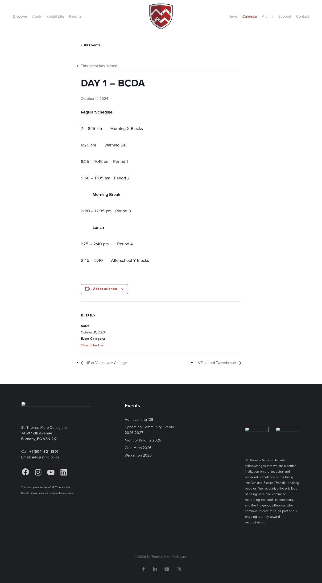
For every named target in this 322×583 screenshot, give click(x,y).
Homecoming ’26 (139, 419)
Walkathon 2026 (138, 455)
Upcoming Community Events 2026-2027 (149, 429)
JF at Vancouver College (106, 362)
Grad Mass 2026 (138, 447)
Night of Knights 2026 (143, 440)
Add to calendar (105, 288)
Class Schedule (92, 345)
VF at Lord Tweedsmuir (217, 362)
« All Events (90, 45)
